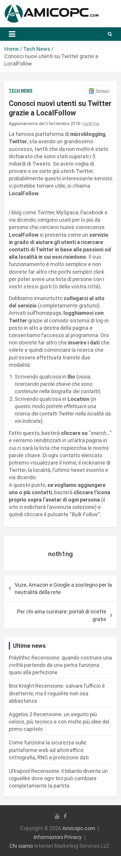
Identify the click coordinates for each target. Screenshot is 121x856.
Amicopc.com (78, 828)
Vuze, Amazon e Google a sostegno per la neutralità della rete (63, 588)
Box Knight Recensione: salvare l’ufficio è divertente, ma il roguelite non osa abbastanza (57, 693)
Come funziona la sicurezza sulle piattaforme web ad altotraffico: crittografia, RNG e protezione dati (49, 749)
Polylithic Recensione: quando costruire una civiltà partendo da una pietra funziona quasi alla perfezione (60, 665)
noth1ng (91, 123)
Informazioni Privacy (57, 837)
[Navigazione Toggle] (12, 34)
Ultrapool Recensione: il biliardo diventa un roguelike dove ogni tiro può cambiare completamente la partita (58, 778)
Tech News (20, 90)
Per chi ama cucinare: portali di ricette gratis (61, 615)
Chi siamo (21, 846)
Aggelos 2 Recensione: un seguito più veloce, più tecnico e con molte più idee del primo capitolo (59, 721)
